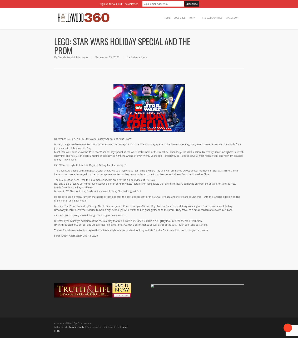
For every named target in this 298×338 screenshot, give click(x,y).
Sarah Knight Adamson (73, 57)
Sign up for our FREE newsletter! (119, 4)
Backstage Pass (137, 57)
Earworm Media (77, 327)
